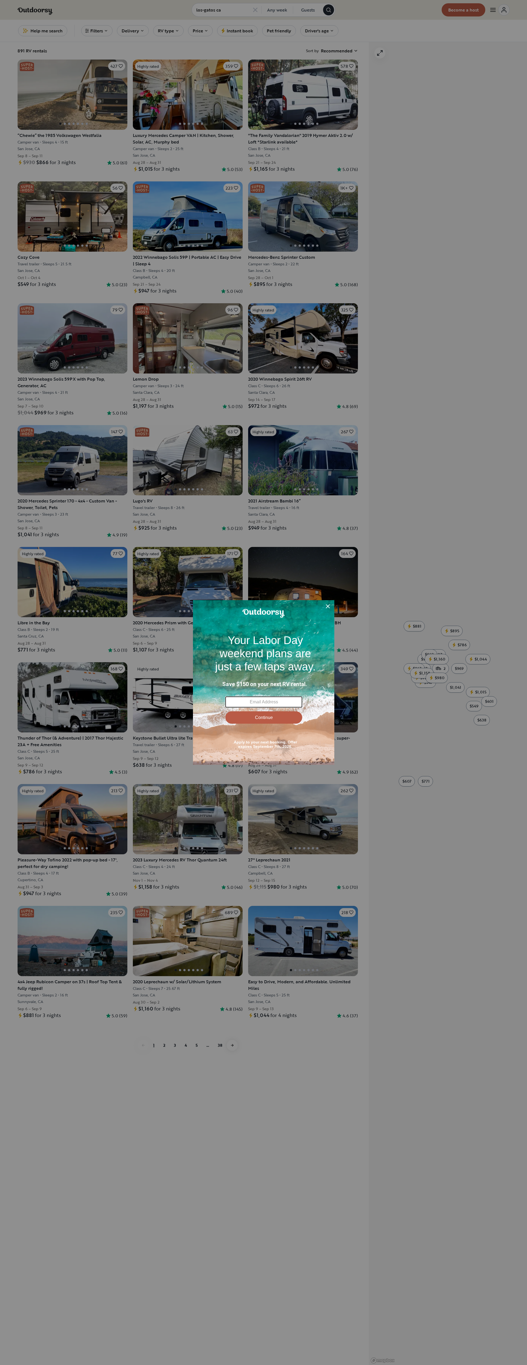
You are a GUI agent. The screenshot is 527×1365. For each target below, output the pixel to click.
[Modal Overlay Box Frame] (263, 682)
